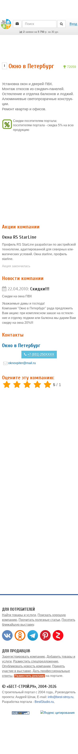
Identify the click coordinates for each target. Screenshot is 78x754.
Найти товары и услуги (19, 615)
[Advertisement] (39, 178)
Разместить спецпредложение (35, 661)
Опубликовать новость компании (26, 666)
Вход (73, 24)
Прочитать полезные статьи (39, 620)
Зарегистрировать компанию (23, 656)
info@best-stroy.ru (60, 697)
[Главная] (6, 23)
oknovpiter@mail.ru (22, 363)
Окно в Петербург (21, 346)
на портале (38, 675)
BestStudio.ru (44, 701)
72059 (71, 67)
